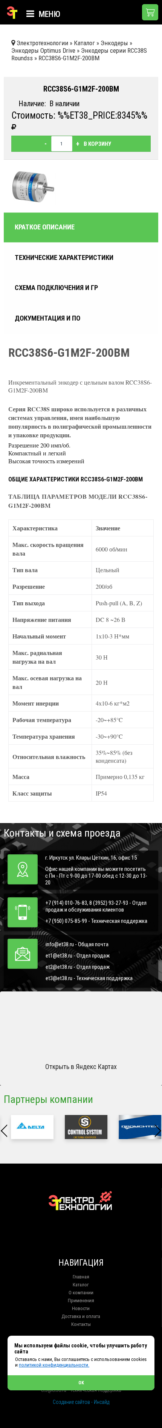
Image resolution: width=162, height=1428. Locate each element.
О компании (81, 1292)
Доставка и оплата (80, 1316)
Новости (81, 1308)
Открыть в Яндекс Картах (81, 1067)
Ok (81, 1382)
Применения (81, 1300)
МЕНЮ (48, 14)
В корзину (97, 144)
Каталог (81, 1284)
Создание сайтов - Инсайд (81, 1402)
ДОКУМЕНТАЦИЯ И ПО (47, 318)
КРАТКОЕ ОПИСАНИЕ (45, 227)
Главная (81, 1277)
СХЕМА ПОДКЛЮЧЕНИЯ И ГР (56, 288)
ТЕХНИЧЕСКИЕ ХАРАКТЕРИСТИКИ (64, 258)
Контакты (81, 1324)
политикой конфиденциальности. (54, 1365)
